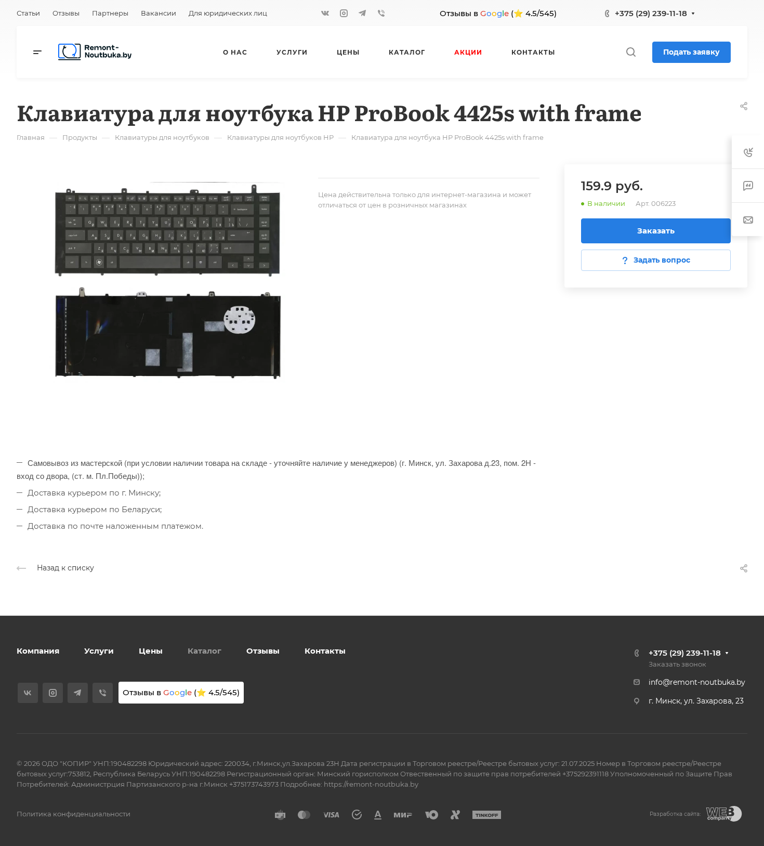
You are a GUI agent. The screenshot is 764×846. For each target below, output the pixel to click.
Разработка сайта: (675, 814)
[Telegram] (362, 13)
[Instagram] (343, 13)
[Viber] (381, 13)
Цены (151, 651)
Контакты (325, 651)
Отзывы (263, 651)
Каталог (204, 651)
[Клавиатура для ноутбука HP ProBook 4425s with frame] (167, 282)
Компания (38, 651)
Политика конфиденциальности (73, 814)
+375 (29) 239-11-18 (651, 13)
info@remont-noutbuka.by (697, 682)
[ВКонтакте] (325, 13)
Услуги (99, 651)
